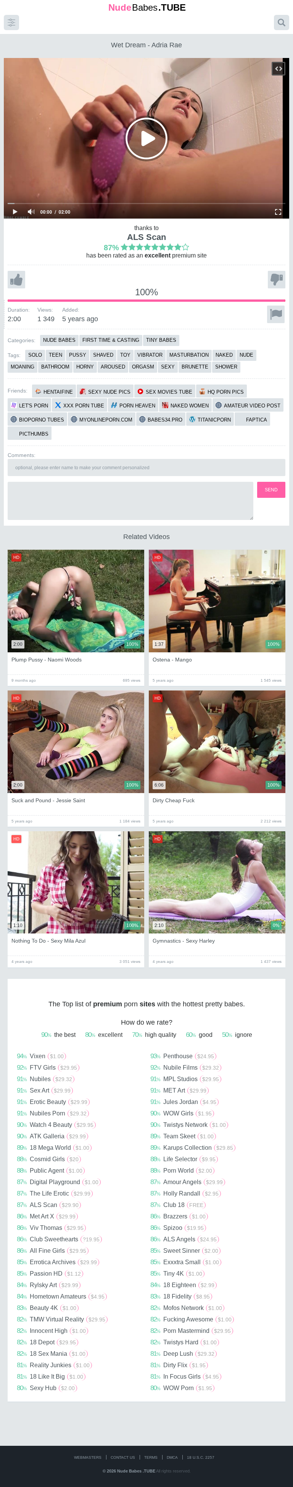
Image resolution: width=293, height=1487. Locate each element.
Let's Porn (33, 406)
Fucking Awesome (191, 1319)
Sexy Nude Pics (109, 392)
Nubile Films (184, 1067)
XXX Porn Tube (83, 406)
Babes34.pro (165, 420)
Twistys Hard (183, 1342)
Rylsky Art (47, 1285)
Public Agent (49, 1170)
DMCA (172, 1457)
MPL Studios (184, 1079)
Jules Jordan (183, 1102)
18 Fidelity (180, 1296)
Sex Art (44, 1090)
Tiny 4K (176, 1273)
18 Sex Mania (51, 1353)
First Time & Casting (110, 340)
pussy (77, 355)
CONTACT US (123, 1457)
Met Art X (46, 1216)
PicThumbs (33, 434)
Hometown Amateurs (61, 1296)
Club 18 (176, 1205)
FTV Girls (47, 1067)
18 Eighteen (182, 1285)
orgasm (143, 367)
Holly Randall (184, 1193)
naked (224, 355)
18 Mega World (53, 1147)
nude (246, 355)
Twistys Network (188, 1124)
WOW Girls (181, 1113)
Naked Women (190, 406)
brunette (195, 367)
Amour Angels (186, 1182)
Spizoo (177, 1227)
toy (125, 355)
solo (35, 355)
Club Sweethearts (58, 1239)
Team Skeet (182, 1136)
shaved (103, 355)
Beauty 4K (46, 1308)
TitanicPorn (214, 420)
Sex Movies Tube (169, 392)
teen (55, 355)
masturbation (189, 355)
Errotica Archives (57, 1262)
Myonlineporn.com (105, 420)
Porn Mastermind (190, 1330)
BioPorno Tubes (41, 420)
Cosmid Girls (48, 1159)
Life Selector (183, 1159)
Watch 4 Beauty (55, 1124)
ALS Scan (146, 237)
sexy (168, 367)
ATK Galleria (51, 1136)
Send (271, 489)
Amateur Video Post (252, 406)
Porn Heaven (137, 406)
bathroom (55, 367)
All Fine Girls (51, 1250)
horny (85, 367)
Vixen (40, 1056)
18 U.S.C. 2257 (200, 1457)
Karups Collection (191, 1147)
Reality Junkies (53, 1365)
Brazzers (178, 1216)
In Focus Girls (184, 1376)
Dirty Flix (178, 1365)
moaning (22, 367)
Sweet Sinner (184, 1250)
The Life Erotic (53, 1193)
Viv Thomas (50, 1227)
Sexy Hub (46, 1388)
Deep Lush (182, 1353)
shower (226, 367)
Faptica (256, 420)
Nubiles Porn (52, 1113)
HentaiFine (58, 392)
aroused (113, 367)
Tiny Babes (161, 340)
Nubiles (44, 1079)
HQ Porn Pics (226, 392)
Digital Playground (57, 1182)
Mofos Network (186, 1308)
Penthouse (182, 1056)
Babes (147, 7)
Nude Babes (59, 340)
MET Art (178, 1090)
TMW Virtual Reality (61, 1319)
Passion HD (49, 1273)
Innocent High (51, 1330)
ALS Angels (183, 1239)
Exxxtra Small (184, 1262)
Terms (151, 1457)
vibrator (150, 355)
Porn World (181, 1170)
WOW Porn (181, 1388)
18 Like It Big (50, 1376)
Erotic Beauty (52, 1102)
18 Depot (46, 1342)
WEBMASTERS (87, 1457)
